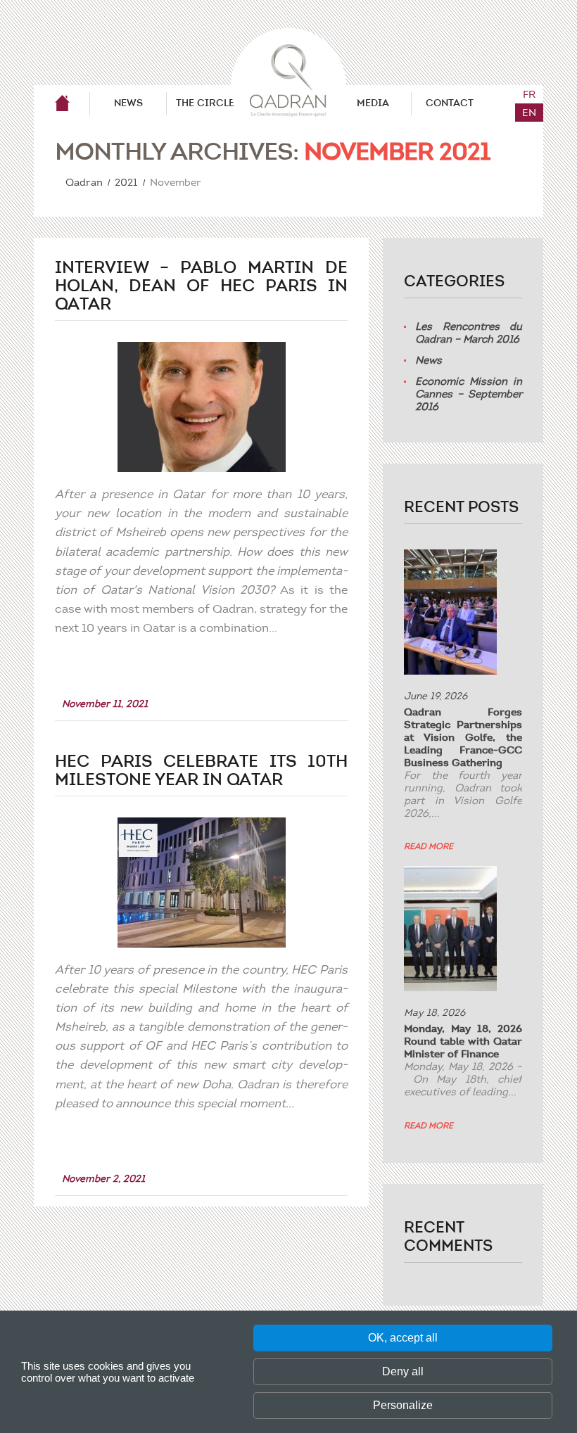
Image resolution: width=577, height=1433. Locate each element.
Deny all (403, 1371)
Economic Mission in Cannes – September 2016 (468, 394)
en (529, 112)
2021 (126, 182)
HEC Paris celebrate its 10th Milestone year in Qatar (201, 770)
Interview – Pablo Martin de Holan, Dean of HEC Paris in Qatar (201, 285)
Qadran (62, 103)
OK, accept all (403, 1338)
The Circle (205, 103)
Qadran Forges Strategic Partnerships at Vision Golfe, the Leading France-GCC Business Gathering (463, 737)
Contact (450, 103)
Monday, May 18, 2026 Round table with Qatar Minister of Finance (463, 1041)
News (128, 103)
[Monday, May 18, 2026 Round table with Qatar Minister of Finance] (450, 928)
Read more (428, 846)
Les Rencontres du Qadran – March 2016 (468, 332)
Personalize (403, 1405)
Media (373, 103)
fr (529, 94)
